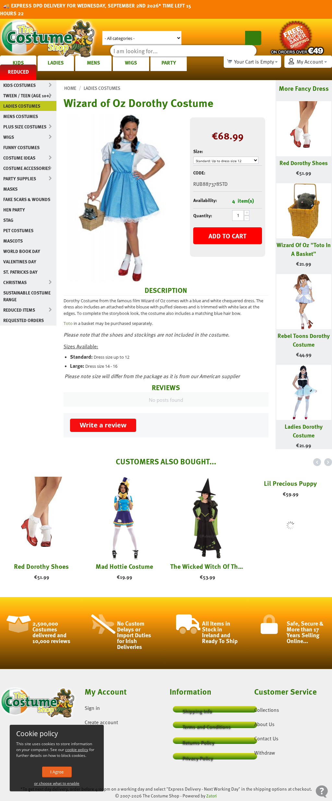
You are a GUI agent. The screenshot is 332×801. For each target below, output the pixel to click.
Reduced (18, 72)
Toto (68, 323)
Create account (101, 722)
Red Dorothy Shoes (303, 162)
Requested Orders (23, 320)
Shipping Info (197, 710)
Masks (10, 188)
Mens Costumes (20, 116)
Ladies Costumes (21, 105)
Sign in (92, 708)
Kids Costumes (19, 85)
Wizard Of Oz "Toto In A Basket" (304, 249)
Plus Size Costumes (24, 126)
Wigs (131, 62)
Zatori (211, 796)
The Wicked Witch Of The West (207, 566)
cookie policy (76, 749)
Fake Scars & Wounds (26, 199)
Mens (93, 62)
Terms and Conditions (207, 725)
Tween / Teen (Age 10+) (27, 95)
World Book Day (21, 251)
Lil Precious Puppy (290, 566)
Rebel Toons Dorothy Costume (304, 340)
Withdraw (264, 753)
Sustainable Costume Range (27, 296)
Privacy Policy (198, 757)
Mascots (13, 240)
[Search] (253, 38)
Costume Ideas (19, 157)
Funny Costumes (21, 147)
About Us (264, 724)
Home (70, 88)
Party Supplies (19, 178)
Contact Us (266, 738)
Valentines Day (19, 261)
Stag (8, 220)
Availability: (205, 200)
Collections (266, 710)
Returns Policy (198, 741)
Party (168, 62)
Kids (18, 62)
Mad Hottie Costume (124, 566)
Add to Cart (227, 236)
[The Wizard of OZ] (122, 197)
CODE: (199, 172)
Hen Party (14, 209)
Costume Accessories (27, 168)
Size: (198, 151)
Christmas (15, 282)
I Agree (57, 772)
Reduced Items (19, 309)
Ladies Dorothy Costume (304, 430)
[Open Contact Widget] (321, 791)
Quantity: (202, 215)
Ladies (56, 62)
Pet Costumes (18, 230)
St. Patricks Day (20, 272)
